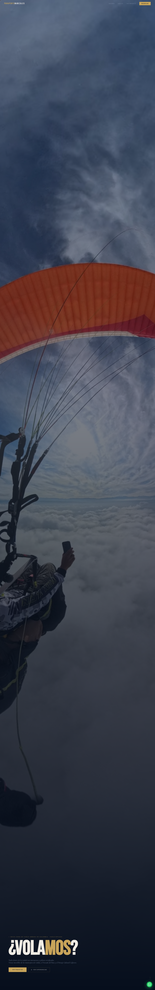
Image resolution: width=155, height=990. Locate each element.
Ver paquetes (17, 969)
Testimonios (131, 3)
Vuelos (120, 3)
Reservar (145, 3)
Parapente (14, 3)
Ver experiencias (40, 969)
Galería (112, 3)
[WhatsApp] (149, 984)
